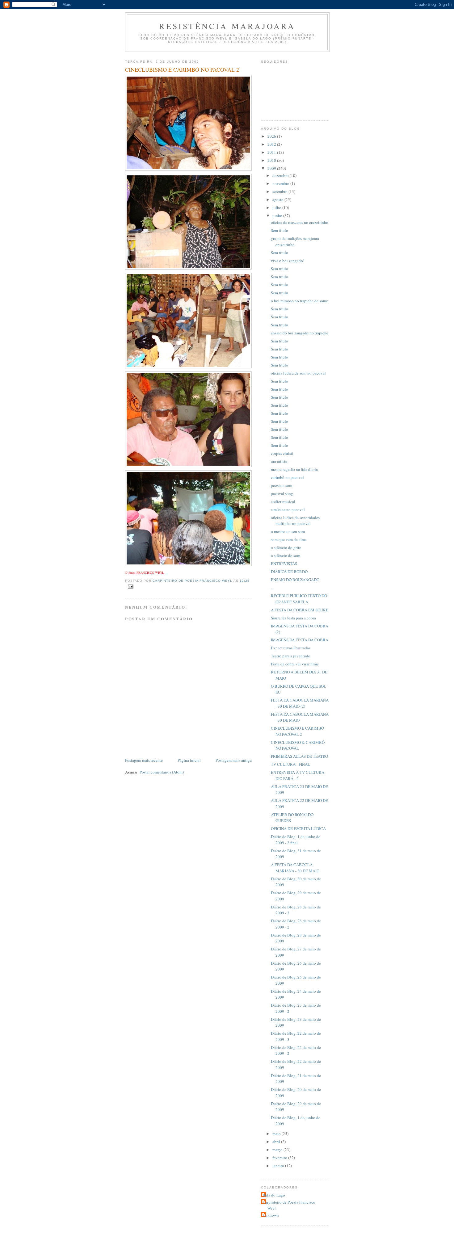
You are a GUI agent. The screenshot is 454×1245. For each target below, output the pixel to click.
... (272, 587)
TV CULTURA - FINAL (290, 764)
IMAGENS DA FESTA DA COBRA (299, 640)
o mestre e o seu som (288, 531)
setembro (280, 191)
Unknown (271, 1215)
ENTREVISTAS (284, 563)
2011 (272, 152)
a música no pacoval (288, 509)
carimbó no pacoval (287, 477)
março (278, 1149)
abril (276, 1141)
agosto (278, 199)
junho (277, 215)
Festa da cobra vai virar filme (295, 664)
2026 (272, 136)
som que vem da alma (289, 539)
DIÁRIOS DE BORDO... (290, 571)
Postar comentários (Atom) (162, 772)
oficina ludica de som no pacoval (298, 373)
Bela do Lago (274, 1195)
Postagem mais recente (144, 760)
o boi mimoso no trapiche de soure (299, 301)
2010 (272, 160)
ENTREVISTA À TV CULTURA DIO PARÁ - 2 (297, 775)
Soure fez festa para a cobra (293, 618)
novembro (281, 183)
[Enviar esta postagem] (130, 586)
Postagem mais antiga (234, 760)
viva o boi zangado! (287, 260)
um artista (279, 461)
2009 (272, 168)
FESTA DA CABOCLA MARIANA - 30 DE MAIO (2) (300, 703)
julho (277, 207)
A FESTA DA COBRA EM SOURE (299, 610)
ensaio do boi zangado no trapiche (299, 333)
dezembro (281, 175)
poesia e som (281, 485)
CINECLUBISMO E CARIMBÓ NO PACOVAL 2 (297, 731)
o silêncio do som (285, 555)
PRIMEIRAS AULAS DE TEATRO (299, 756)
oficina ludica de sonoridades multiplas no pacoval (295, 520)
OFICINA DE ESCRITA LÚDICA (298, 828)
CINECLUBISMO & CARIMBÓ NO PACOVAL (298, 745)
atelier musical (283, 501)
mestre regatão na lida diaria (294, 469)
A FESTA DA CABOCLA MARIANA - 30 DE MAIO (295, 868)
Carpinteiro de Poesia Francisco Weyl (289, 1205)
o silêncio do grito (286, 547)
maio (277, 1133)
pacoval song (282, 493)
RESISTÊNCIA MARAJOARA (227, 26)
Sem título (279, 230)
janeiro (278, 1165)
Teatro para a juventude (290, 656)
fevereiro (280, 1157)
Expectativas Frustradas (290, 648)
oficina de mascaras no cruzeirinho (299, 222)
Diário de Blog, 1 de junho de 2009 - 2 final (295, 839)
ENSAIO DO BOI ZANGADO (295, 579)
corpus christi (282, 453)
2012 (272, 144)
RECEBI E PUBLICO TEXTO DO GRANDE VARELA (299, 599)
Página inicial (189, 760)
